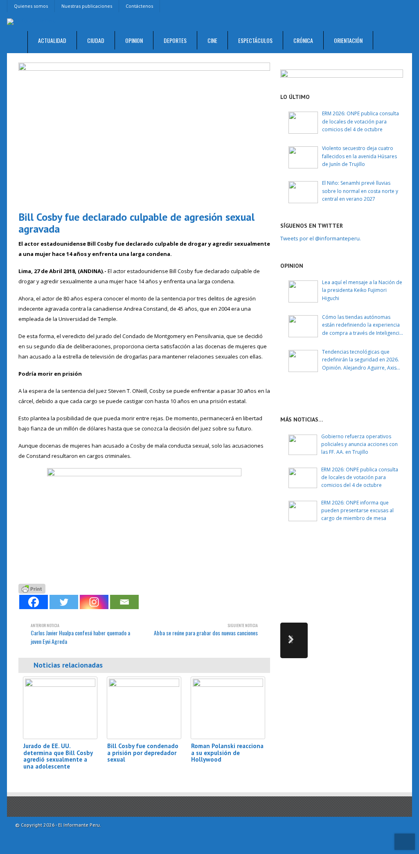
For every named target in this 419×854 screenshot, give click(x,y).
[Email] (124, 602)
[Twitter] (64, 602)
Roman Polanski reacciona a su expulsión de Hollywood (227, 752)
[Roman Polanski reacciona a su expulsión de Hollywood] (228, 708)
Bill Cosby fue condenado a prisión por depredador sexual (142, 752)
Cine (212, 40)
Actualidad (52, 40)
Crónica (303, 40)
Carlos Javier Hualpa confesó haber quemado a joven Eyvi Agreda (80, 634)
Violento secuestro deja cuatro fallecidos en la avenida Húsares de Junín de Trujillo (359, 156)
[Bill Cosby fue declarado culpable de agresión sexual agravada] (144, 133)
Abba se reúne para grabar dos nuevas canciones (206, 629)
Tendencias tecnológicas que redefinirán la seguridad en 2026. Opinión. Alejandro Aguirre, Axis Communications (360, 360)
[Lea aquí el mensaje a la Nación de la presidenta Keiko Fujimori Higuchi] (303, 291)
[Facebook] (33, 602)
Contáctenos (139, 6)
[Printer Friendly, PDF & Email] (31, 588)
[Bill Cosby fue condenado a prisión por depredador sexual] (144, 708)
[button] (294, 640)
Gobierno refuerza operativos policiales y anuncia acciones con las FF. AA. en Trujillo (359, 444)
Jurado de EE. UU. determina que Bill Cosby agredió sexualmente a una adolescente (57, 756)
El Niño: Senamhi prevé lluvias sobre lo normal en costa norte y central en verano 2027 (360, 190)
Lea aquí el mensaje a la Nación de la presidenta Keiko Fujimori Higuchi (362, 290)
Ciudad (95, 40)
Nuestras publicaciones (86, 6)
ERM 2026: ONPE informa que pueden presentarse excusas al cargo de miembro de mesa (357, 510)
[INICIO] (17, 42)
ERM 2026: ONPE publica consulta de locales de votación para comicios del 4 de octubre (360, 121)
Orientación (348, 40)
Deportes (175, 40)
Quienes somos (31, 6)
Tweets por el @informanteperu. (320, 238)
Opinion (134, 40)
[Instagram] (94, 602)
